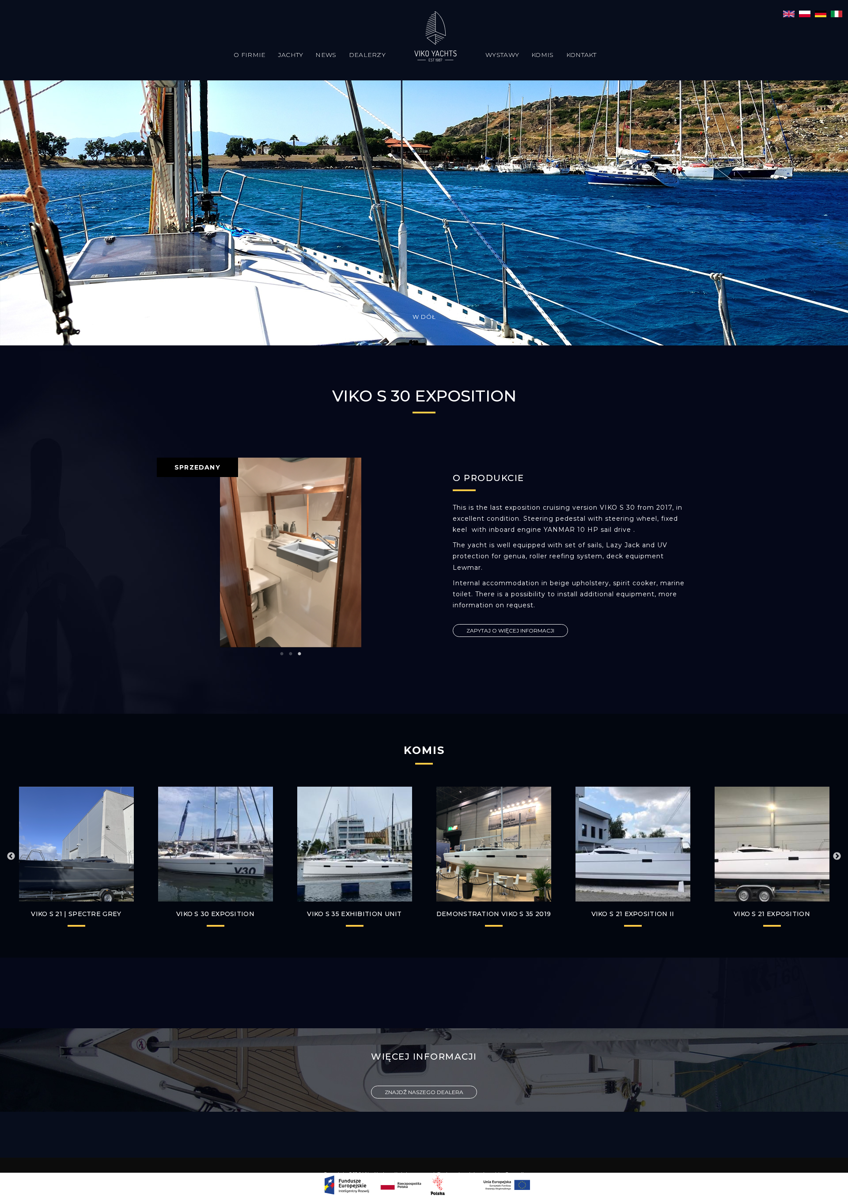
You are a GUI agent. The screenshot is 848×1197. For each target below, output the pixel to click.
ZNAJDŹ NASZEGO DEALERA (424, 1092)
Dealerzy (367, 55)
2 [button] (290, 654)
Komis (542, 55)
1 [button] (281, 654)
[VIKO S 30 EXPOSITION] (789, 13)
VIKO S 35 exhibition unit (354, 914)
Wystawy (502, 55)
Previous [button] (11, 856)
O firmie (249, 55)
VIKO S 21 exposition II (632, 914)
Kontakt (581, 55)
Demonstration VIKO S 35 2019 (493, 914)
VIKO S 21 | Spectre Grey (76, 914)
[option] (290, 547)
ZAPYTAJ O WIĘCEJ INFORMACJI (510, 630)
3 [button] (299, 654)
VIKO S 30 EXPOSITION (215, 914)
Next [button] (837, 856)
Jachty (290, 55)
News (325, 55)
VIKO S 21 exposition (772, 914)
